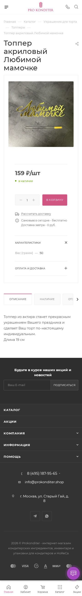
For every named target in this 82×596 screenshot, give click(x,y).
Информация (17, 445)
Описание (17, 299)
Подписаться (65, 385)
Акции (10, 421)
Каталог (12, 410)
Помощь (12, 456)
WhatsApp (47, 516)
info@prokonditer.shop (44, 482)
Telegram (35, 516)
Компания (14, 433)
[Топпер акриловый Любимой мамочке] (41, 114)
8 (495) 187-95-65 (42, 473)
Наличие (47, 299)
